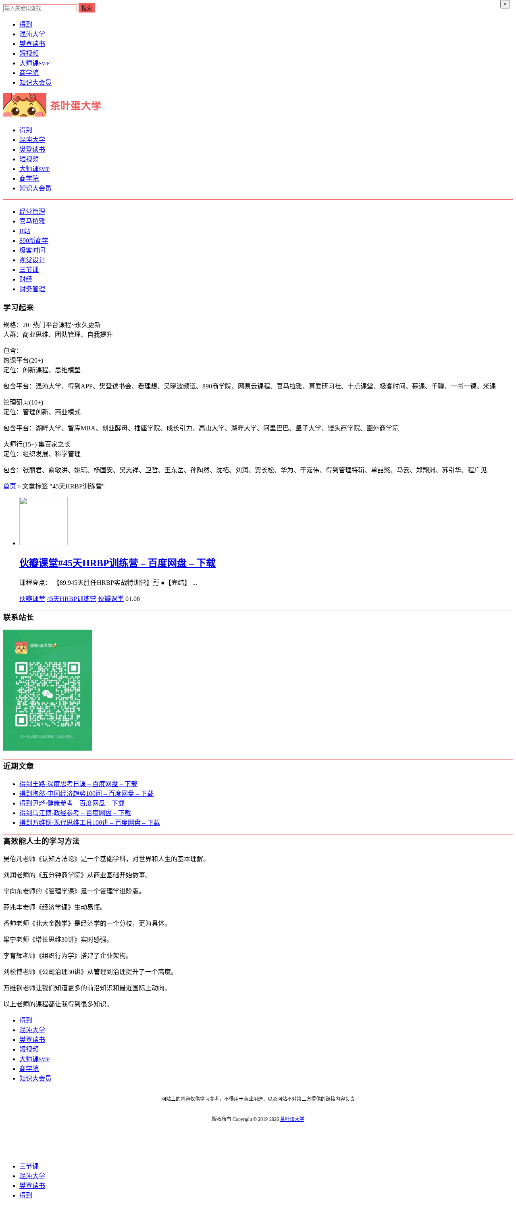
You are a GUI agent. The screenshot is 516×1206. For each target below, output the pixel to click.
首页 (9, 486)
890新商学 (33, 240)
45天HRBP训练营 (71, 598)
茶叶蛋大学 (292, 1119)
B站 (24, 230)
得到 (25, 24)
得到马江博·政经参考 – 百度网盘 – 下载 (75, 813)
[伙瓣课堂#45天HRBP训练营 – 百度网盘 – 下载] (43, 543)
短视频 (29, 53)
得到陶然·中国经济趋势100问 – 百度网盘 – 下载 (86, 793)
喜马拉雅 (32, 221)
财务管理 (32, 289)
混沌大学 (32, 34)
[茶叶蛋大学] (55, 114)
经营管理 (32, 211)
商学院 (29, 72)
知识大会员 (35, 82)
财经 (25, 279)
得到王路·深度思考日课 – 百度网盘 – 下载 (78, 783)
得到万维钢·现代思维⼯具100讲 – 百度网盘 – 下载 (89, 822)
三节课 (29, 269)
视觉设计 (32, 260)
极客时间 (32, 250)
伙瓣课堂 (32, 598)
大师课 (34, 63)
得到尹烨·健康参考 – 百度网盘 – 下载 (72, 803)
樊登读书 (32, 43)
